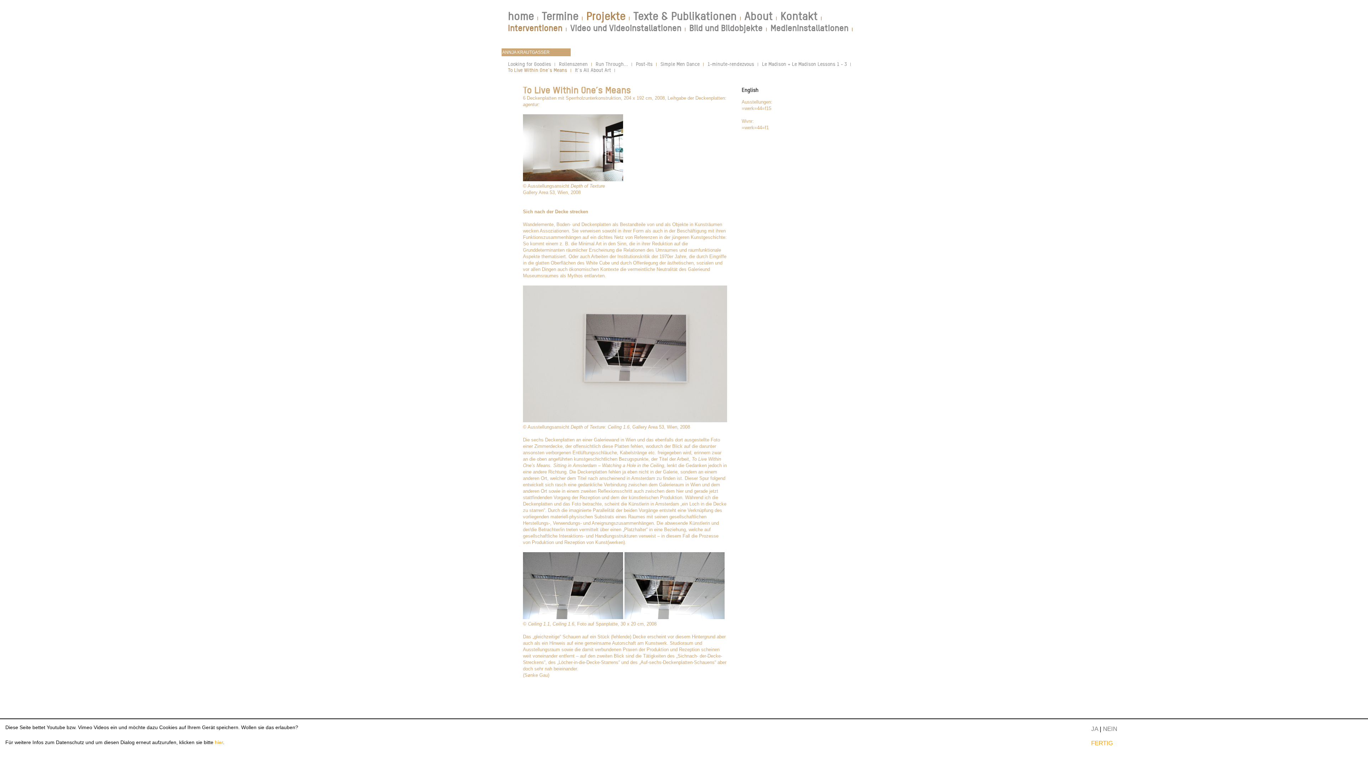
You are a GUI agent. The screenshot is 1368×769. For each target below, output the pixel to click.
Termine (560, 16)
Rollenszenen (573, 64)
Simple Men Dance (680, 64)
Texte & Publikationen (685, 16)
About (759, 16)
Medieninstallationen (810, 28)
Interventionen (535, 28)
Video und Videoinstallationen (626, 28)
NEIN (1110, 728)
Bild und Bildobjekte (726, 28)
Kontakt (799, 16)
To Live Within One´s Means (537, 70)
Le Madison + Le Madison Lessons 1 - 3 (804, 64)
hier (219, 742)
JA (1094, 728)
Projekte (606, 16)
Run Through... (612, 64)
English (750, 90)
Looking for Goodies (529, 64)
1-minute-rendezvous (731, 64)
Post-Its (644, 64)
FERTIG (1102, 743)
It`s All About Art (593, 70)
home (521, 16)
